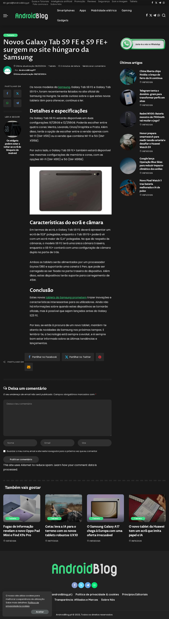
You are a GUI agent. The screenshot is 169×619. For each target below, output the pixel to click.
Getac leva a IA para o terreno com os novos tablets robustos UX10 (61, 531)
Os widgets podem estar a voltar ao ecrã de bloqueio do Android (12, 147)
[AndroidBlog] (31, 15)
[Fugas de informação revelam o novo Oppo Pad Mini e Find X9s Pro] (21, 508)
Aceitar (40, 612)
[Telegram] (160, 2)
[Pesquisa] (164, 15)
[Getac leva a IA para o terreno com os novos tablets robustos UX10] (63, 508)
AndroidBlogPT (27, 70)
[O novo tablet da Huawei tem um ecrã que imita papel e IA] (147, 508)
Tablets (10, 35)
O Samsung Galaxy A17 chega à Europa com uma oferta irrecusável (104, 531)
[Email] (29, 367)
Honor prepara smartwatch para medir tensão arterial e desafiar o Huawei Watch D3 (152, 140)
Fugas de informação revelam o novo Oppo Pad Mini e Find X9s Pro (21, 531)
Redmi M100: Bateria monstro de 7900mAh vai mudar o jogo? (152, 117)
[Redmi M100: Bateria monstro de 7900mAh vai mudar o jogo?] (128, 119)
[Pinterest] (100, 357)
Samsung (64, 87)
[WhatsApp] (164, 2)
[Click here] (143, 44)
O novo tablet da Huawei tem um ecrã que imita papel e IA (146, 531)
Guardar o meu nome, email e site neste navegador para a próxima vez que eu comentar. (52, 451)
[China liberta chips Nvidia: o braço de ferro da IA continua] (128, 76)
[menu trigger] (7, 15)
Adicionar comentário (94, 66)
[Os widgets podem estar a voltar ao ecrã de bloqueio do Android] (12, 129)
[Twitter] (156, 2)
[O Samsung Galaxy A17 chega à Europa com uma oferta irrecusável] (105, 508)
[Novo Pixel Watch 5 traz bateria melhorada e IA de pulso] (128, 187)
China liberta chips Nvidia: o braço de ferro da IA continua (151, 75)
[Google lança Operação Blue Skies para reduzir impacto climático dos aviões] (128, 166)
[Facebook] (152, 2)
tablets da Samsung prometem (66, 297)
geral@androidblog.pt (17, 2)
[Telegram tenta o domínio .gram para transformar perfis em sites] (128, 98)
